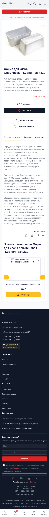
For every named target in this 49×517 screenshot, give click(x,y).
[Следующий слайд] (42, 277)
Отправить (24, 459)
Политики (16, 468)
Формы (20, 17)
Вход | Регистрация (9, 379)
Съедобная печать (9, 364)
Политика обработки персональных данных (19, 419)
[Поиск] (35, 4)
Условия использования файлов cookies (17, 428)
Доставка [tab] (27, 137)
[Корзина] (40, 4)
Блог (3, 369)
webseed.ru (32, 482)
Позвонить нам (26, 120)
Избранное (6, 399)
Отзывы (5, 403)
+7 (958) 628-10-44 (9, 322)
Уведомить (26, 110)
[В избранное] (37, 261)
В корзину (24, 295)
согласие (12, 465)
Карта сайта (6, 408)
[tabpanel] (24, 182)
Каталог (26, 12)
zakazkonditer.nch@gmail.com (12, 327)
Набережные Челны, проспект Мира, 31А (16, 332)
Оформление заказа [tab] (12, 137)
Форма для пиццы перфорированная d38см (23, 284)
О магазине (6, 389)
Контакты (5, 374)
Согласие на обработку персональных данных (20, 423)
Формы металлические (35, 17)
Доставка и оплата (9, 394)
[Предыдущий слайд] (6, 277)
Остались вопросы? (26, 126)
